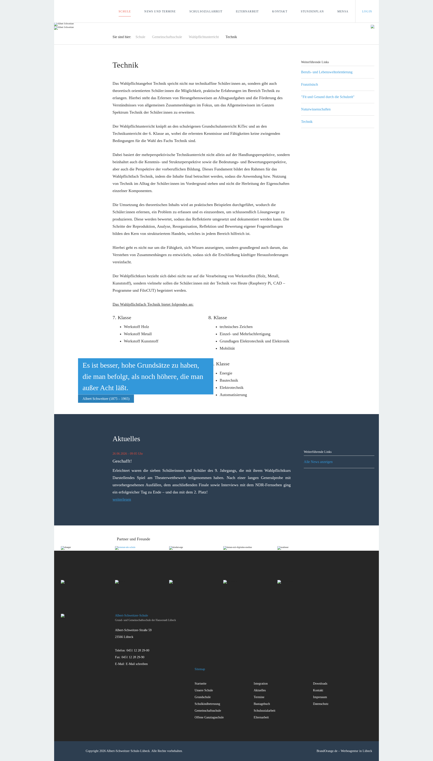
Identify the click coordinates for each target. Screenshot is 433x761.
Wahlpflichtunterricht (204, 37)
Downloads (320, 683)
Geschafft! (122, 460)
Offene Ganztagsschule (209, 717)
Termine (259, 697)
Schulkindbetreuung (207, 704)
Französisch (309, 84)
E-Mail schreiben (137, 664)
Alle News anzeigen (318, 462)
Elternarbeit (247, 11)
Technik (307, 122)
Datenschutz (320, 704)
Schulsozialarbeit (205, 11)
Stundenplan (312, 11)
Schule (125, 11)
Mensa (342, 11)
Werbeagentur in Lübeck (356, 751)
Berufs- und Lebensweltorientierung (326, 72)
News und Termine (160, 11)
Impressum (320, 697)
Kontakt (279, 11)
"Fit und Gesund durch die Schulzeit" (328, 97)
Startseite (200, 683)
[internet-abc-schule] (142, 559)
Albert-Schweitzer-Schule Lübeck (68, 11)
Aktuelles (260, 690)
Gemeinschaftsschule (167, 37)
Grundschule (203, 697)
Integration (261, 683)
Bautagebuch (262, 704)
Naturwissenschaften (316, 109)
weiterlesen (122, 499)
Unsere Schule (204, 690)
